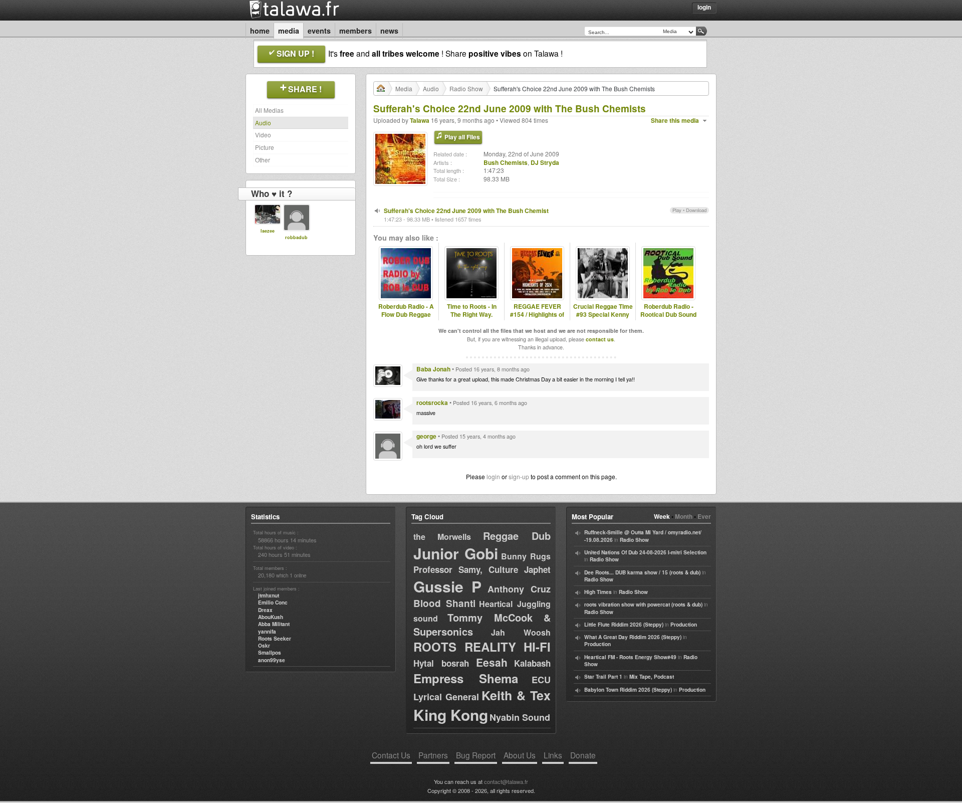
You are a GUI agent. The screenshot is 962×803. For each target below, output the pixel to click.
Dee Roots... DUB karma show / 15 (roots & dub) (642, 572)
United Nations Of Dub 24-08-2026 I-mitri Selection (645, 552)
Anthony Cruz (519, 588)
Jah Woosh (521, 632)
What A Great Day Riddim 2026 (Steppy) (632, 637)
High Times (598, 591)
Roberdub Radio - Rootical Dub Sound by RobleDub (668, 314)
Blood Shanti (444, 603)
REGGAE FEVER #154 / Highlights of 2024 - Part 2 (537, 314)
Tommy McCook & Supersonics (482, 624)
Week (662, 516)
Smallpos (269, 652)
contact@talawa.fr (506, 781)
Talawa (419, 120)
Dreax (265, 610)
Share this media (675, 120)
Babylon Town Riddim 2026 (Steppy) (628, 689)
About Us (520, 754)
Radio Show (466, 88)
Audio (263, 122)
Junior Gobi (455, 553)
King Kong (450, 714)
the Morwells (442, 536)
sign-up (519, 476)
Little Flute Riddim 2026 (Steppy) (623, 624)
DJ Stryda (545, 162)
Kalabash (532, 663)
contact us (600, 339)
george (426, 436)
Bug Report (476, 754)
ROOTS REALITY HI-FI (482, 646)
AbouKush (270, 617)
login (493, 476)
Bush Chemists (506, 162)
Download (696, 210)
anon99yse (271, 660)
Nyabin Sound (520, 717)
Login (704, 7)
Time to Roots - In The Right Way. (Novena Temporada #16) (472, 319)
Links (553, 754)
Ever (704, 516)
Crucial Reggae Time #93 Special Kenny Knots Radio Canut (603, 314)
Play (676, 210)
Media (288, 31)
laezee (268, 231)
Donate (583, 754)
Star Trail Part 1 (603, 676)
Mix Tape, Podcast (651, 676)
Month (683, 516)
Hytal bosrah (441, 663)
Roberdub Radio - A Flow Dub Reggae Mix (406, 314)
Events (319, 31)
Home (260, 31)
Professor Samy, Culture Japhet (482, 569)
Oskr (264, 645)
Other (262, 159)
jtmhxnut (268, 595)
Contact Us (391, 754)
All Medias (269, 110)
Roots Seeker (274, 638)
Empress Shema (465, 678)
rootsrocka (432, 402)
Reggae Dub (517, 535)
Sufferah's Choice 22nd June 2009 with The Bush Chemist (466, 210)
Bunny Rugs (526, 556)
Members (355, 31)
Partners (433, 754)
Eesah (492, 662)
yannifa (267, 631)
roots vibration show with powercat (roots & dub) (643, 604)
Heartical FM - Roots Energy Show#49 (630, 657)
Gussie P (447, 586)
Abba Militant (274, 624)
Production (683, 624)
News (389, 31)
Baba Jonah (433, 368)
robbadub (296, 237)
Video (263, 134)
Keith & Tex (516, 695)
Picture (264, 147)
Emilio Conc (273, 602)
